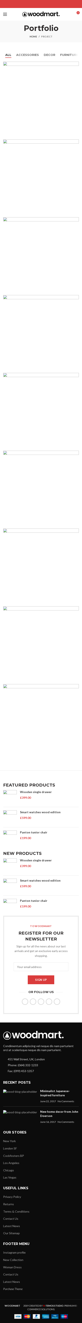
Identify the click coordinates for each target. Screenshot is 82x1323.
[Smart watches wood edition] (10, 817)
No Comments (66, 1101)
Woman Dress (12, 1267)
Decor (49, 55)
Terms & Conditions (16, 1211)
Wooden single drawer (36, 792)
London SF (10, 1148)
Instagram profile (14, 1252)
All (8, 55)
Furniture (69, 55)
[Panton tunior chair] (10, 837)
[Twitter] (35, 4)
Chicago (8, 1170)
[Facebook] (30, 4)
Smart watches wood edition (40, 812)
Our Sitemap (11, 1233)
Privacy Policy (12, 1197)
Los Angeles (11, 1163)
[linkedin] (46, 4)
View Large (76, 65)
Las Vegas (9, 1177)
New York (9, 1141)
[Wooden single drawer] (10, 797)
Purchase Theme (12, 1289)
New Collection (13, 1260)
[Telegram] (51, 4)
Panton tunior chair (33, 832)
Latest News (11, 1226)
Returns (8, 1204)
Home (33, 36)
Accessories (27, 55)
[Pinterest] (41, 4)
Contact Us (10, 1218)
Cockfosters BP (13, 1155)
